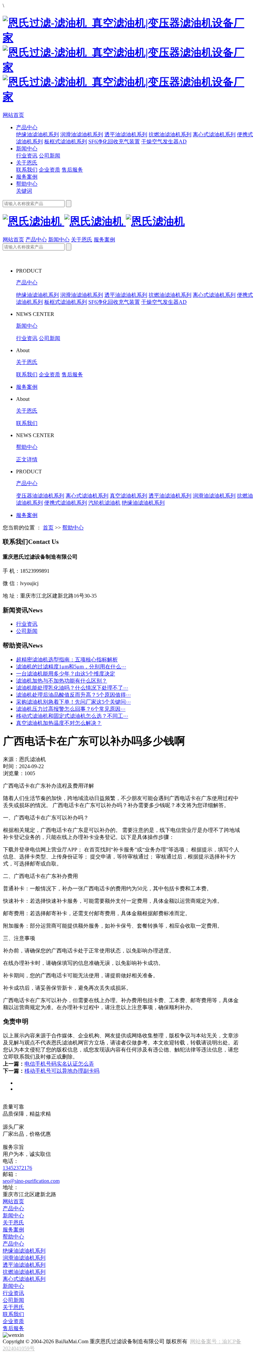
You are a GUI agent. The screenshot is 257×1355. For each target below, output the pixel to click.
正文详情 (26, 459)
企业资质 (49, 170)
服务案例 (26, 177)
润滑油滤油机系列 (81, 134)
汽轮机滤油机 (104, 503)
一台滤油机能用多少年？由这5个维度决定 (65, 673)
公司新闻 (49, 155)
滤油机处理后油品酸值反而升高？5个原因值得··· (73, 695)
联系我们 (26, 170)
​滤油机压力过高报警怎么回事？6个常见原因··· (70, 709)
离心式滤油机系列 (214, 134)
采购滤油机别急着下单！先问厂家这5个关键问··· (73, 702)
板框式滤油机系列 (65, 141)
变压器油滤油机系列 (40, 496)
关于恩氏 (26, 163)
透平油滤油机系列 (125, 134)
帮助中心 (26, 184)
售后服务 (72, 170)
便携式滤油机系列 (65, 503)
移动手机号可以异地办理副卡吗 (61, 1071)
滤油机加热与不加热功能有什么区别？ (61, 681)
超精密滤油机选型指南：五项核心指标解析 (67, 659)
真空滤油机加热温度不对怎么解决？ (59, 723)
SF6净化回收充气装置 (114, 141)
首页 (48, 527)
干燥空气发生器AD (164, 141)
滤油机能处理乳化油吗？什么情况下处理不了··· (72, 688)
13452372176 (17, 1168)
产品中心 (26, 127)
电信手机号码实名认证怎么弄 (59, 1064)
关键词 (24, 191)
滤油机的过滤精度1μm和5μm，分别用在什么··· (71, 666)
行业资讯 (26, 155)
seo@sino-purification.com (31, 1181)
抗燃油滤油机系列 (170, 134)
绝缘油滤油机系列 (37, 134)
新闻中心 (26, 148)
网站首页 (13, 115)
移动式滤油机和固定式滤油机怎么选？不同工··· (72, 716)
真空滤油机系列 (128, 496)
